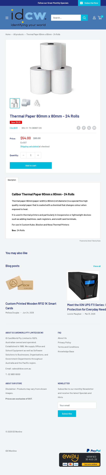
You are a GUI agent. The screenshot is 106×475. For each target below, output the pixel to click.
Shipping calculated (29, 146)
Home (8, 34)
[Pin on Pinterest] (84, 128)
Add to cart (30, 165)
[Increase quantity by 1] (38, 155)
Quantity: (14, 155)
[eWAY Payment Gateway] (79, 455)
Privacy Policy (64, 342)
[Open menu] (7, 18)
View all (97, 266)
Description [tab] (12, 180)
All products (18, 34)
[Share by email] (94, 128)
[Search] (84, 18)
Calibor (14, 128)
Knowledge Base (66, 351)
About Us (62, 338)
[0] (100, 17)
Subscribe (67, 413)
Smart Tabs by (92, 241)
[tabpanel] (53, 210)
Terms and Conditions (68, 346)
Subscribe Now (91, 3)
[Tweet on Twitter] (89, 128)
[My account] (94, 17)
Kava (98, 241)
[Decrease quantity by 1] (23, 155)
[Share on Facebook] (78, 128)
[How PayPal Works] (93, 450)
